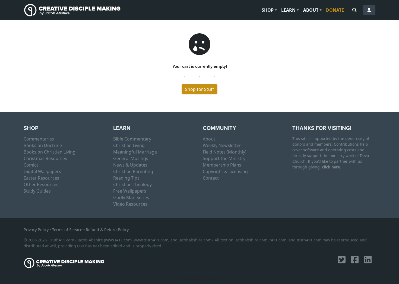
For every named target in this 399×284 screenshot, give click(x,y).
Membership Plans (222, 165)
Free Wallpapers (129, 191)
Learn (288, 10)
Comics (31, 165)
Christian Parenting (133, 171)
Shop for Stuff (199, 89)
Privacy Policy (36, 229)
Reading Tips (126, 178)
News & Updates (130, 165)
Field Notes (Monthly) (224, 152)
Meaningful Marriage (135, 152)
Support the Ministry (224, 158)
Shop (268, 10)
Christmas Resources (45, 158)
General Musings (130, 158)
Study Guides (37, 191)
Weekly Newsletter (222, 145)
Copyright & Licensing (225, 171)
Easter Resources (41, 178)
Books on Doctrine (43, 145)
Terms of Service (67, 229)
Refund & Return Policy (107, 229)
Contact (211, 178)
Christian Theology (132, 184)
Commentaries (39, 139)
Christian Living (129, 145)
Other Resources (41, 184)
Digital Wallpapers (42, 171)
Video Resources (130, 204)
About (310, 10)
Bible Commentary (132, 139)
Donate (335, 10)
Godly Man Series (131, 197)
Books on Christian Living (49, 152)
